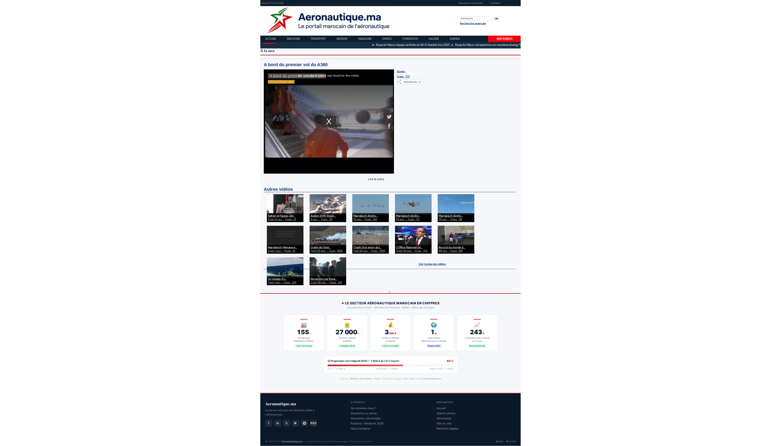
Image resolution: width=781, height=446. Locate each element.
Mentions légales (447, 428)
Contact (495, 3)
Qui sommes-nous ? (363, 408)
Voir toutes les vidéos (432, 264)
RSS (313, 423)
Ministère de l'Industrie (361, 378)
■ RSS (499, 441)
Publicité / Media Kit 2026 (367, 423)
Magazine (365, 39)
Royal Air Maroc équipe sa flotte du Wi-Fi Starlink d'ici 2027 (390, 45)
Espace (387, 39)
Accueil (271, 39)
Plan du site (444, 423)
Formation (410, 39)
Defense (342, 39)
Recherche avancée (473, 23)
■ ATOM (511, 441)
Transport (318, 39)
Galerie (434, 39)
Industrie (294, 39)
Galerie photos (446, 413)
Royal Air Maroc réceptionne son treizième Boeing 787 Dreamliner (473, 45)
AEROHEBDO (504, 39)
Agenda (455, 39)
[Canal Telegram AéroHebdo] (304, 423)
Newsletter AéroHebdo (366, 418)
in (277, 423)
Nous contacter (361, 428)
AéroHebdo (444, 418)
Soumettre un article (470, 3)
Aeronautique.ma (432, 378)
